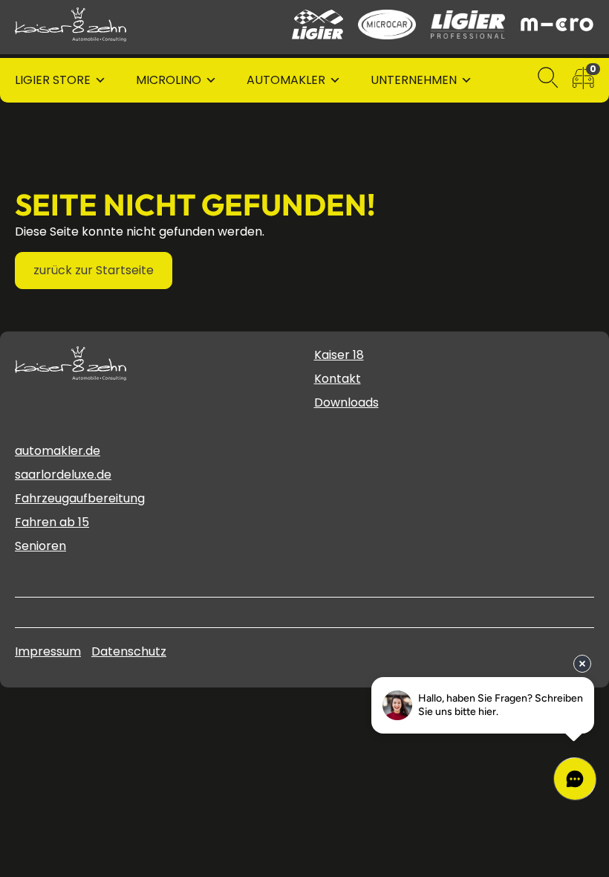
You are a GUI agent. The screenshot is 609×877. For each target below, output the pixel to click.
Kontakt (337, 378)
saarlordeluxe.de (63, 474)
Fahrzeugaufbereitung (80, 498)
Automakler (286, 79)
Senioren (40, 545)
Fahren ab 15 (52, 522)
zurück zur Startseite (93, 270)
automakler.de (57, 450)
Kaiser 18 (339, 354)
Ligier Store (53, 79)
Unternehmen (414, 79)
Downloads (346, 402)
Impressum (48, 651)
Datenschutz (128, 651)
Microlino (168, 79)
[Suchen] (548, 80)
